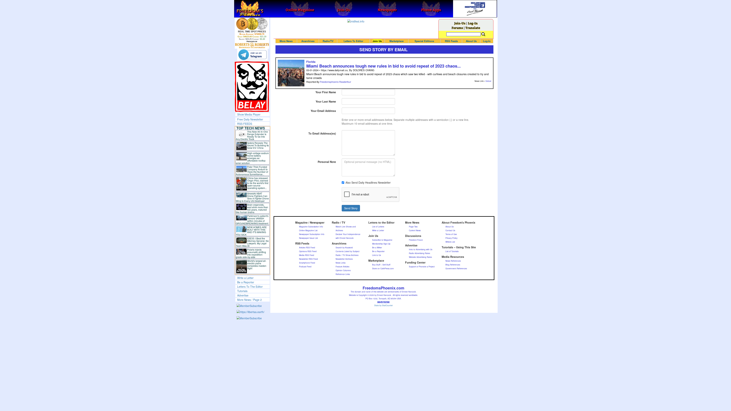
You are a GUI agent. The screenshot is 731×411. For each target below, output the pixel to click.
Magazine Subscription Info (311, 226)
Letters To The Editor (250, 286)
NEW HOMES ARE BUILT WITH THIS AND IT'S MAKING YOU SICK (251, 230)
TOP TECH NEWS (250, 128)
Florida (310, 62)
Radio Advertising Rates (419, 253)
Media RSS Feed (306, 255)
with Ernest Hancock (345, 238)
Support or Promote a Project (422, 266)
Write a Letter (245, 278)
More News (286, 41)
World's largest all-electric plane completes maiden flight (256, 264)
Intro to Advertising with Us (420, 249)
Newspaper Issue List (308, 238)
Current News (415, 230)
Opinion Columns (343, 270)
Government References (456, 268)
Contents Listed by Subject (347, 251)
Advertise (242, 295)
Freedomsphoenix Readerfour (335, 81)
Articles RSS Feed (307, 247)
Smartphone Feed (307, 262)
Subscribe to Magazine (382, 240)
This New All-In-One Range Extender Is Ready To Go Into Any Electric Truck (252, 135)
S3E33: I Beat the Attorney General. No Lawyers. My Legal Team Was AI (252, 242)
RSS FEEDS (244, 124)
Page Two (413, 226)
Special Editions (424, 41)
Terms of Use (451, 234)
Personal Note (327, 162)
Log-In (473, 23)
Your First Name (325, 92)
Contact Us (450, 230)
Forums (457, 28)
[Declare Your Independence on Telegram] (252, 55)
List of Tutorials (452, 251)
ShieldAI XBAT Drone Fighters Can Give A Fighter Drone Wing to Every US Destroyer (252, 197)
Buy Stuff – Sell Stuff (381, 264)
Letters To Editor (353, 41)
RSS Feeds (451, 41)
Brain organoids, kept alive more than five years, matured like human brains (252, 208)
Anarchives (307, 41)
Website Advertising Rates (420, 257)
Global (488, 81)
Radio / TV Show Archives (347, 255)
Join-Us (459, 23)
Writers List (450, 242)
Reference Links (343, 274)
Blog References (452, 264)
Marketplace (396, 41)
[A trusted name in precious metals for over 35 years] (252, 44)
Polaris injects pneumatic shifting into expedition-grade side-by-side (251, 253)
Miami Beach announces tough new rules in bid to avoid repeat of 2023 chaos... (383, 66)
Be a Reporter (245, 282)
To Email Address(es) (322, 133)
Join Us (377, 41)
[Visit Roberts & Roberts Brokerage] (252, 23)
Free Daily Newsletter (250, 119)
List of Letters (378, 226)
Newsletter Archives (344, 259)
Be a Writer (377, 247)
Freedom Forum (416, 240)
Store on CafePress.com (383, 268)
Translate (472, 28)
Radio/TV (328, 41)
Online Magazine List (308, 230)
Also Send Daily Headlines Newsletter (368, 182)
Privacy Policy (451, 238)
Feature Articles (342, 266)
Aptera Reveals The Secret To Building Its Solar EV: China (258, 145)
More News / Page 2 (249, 300)
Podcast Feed (305, 266)
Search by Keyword (344, 247)
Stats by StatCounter (383, 305)
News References (453, 261)
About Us (471, 41)
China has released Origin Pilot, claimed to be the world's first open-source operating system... (257, 183)
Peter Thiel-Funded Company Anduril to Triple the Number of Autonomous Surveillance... (252, 170)
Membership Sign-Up (381, 243)
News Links (341, 262)
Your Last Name (326, 101)
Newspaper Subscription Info (311, 234)
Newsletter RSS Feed (308, 259)
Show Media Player (248, 114)
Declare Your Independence (348, 234)
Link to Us (376, 255)
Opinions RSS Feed (308, 251)
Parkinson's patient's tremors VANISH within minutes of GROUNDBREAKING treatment (252, 219)
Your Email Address (323, 111)
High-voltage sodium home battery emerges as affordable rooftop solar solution (252, 158)
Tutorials (242, 291)
